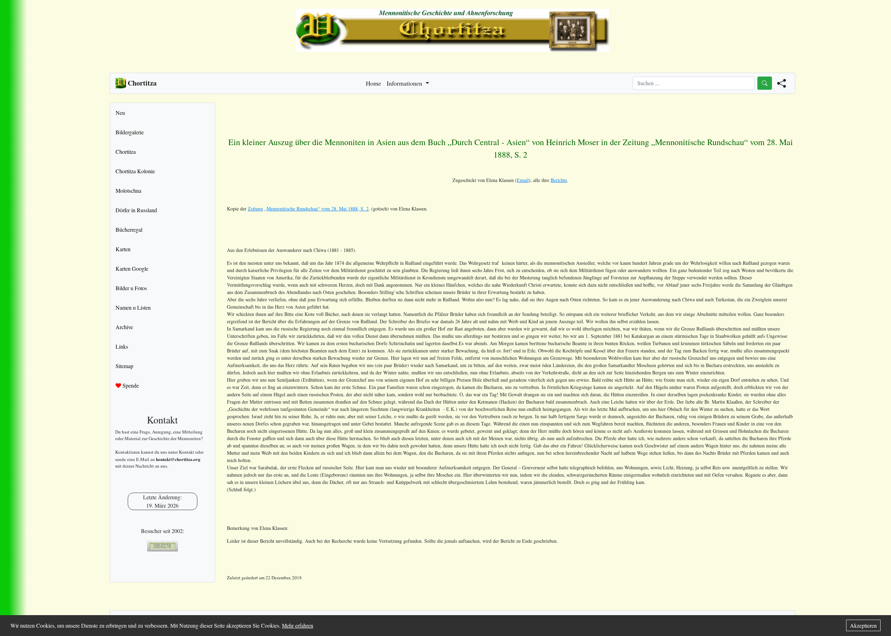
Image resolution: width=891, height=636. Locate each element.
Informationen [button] (405, 83)
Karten (123, 249)
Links (122, 346)
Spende (130, 385)
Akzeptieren (863, 625)
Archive (124, 327)
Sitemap (124, 365)
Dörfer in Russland (136, 210)
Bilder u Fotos (131, 288)
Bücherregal (129, 229)
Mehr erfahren (297, 625)
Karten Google (132, 268)
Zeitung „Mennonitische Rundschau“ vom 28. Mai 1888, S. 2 (308, 208)
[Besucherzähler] (162, 546)
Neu (120, 112)
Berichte (559, 180)
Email (523, 180)
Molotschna (128, 190)
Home (373, 83)
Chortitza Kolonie (135, 171)
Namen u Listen (133, 307)
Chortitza (126, 151)
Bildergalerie (130, 132)
